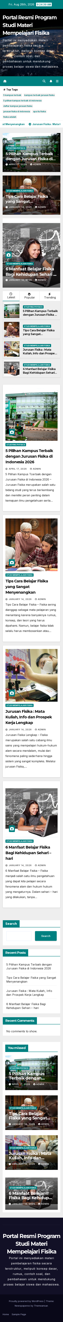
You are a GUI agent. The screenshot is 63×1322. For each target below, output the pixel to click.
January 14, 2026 (21, 207)
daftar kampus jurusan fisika (17, 106)
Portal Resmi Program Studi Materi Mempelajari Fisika (30, 25)
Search (11, 924)
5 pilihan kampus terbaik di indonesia (22, 100)
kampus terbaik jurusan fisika (39, 95)
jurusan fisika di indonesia (16, 111)
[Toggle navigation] (57, 81)
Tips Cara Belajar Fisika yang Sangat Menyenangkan (27, 201)
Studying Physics (16, 148)
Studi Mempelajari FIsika (20, 191)
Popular (29, 297)
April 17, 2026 (18, 164)
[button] (44, 81)
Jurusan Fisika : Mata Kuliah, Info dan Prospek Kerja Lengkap (39, 353)
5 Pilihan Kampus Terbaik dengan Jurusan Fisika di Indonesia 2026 (29, 158)
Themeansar (41, 1305)
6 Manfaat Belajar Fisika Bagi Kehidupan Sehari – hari (30, 274)
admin (37, 164)
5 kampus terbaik (12, 95)
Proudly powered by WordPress (26, 1301)
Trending (50, 297)
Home (6, 1314)
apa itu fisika (39, 111)
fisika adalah (9, 117)
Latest (11, 297)
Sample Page (19, 1314)
